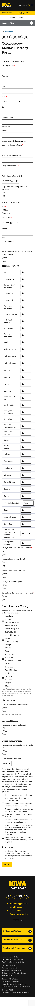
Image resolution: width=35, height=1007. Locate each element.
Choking (8, 648)
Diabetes (7, 272)
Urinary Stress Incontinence (9, 412)
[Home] (7, 5)
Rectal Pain (9, 680)
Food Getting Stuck (12, 629)
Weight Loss (9, 654)
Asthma (7, 454)
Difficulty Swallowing (12, 622)
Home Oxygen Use (11, 314)
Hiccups (8, 645)
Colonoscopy (9, 31)
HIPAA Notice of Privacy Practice (12, 959)
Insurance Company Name (17, 145)
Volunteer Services (20, 973)
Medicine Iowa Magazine (10, 986)
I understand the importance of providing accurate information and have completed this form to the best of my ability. (19, 854)
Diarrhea (8, 664)
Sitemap (4, 979)
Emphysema (8, 461)
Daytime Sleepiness (8, 335)
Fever (7, 651)
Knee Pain (7, 391)
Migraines (7, 475)
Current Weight (15, 241)
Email (12, 130)
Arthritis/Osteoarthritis (12, 503)
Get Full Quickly (10, 632)
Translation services (8, 965)
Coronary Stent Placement (9, 286)
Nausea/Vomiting (11, 641)
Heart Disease (9, 279)
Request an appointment (19, 904)
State (12, 97)
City (11, 86)
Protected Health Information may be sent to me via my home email (19, 810)
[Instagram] (26, 896)
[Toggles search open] (29, 5)
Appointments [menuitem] (7, 13)
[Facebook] (8, 896)
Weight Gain (9, 657)
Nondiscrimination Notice (10, 957)
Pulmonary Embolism (8, 433)
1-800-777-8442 (17, 920)
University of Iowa (25, 986)
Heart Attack (8, 300)
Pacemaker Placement (8, 307)
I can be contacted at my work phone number (18, 815)
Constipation (10, 667)
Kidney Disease (9, 482)
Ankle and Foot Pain (9, 398)
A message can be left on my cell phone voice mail (17, 799)
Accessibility (20, 962)
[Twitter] (14, 896)
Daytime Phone (16, 117)
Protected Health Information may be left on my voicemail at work (19, 821)
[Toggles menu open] (32, 5)
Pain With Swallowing (13, 635)
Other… (7, 686)
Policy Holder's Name (17, 166)
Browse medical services (19, 914)
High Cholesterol (10, 356)
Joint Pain (7, 370)
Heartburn (9, 616)
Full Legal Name (16, 66)
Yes (5, 193)
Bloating (8, 619)
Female (7, 213)
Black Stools (9, 673)
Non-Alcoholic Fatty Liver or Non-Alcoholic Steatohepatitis (10, 533)
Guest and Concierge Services (11, 970)
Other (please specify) (9, 543)
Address (13, 76)
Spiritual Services (7, 973)
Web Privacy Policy (8, 962)
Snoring (6, 342)
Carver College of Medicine (10, 981)
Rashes (6, 496)
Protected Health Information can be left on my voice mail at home (18, 805)
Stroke (6, 440)
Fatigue (8, 683)
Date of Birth (15, 218)
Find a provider (15, 910)
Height (12, 228)
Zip (11, 107)
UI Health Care (13, 979)
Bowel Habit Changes (13, 661)
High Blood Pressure (8, 321)
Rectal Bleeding (11, 670)
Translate (22, 5)
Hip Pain (7, 384)
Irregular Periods (10, 517)
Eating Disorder (9, 524)
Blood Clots (8, 419)
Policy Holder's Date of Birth (17, 176)
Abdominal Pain (11, 626)
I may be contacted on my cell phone (18, 795)
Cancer (6, 510)
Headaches (8, 468)
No (5, 196)
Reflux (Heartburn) (10, 349)
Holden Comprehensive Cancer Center (14, 984)
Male (6, 210)
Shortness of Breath (8, 447)
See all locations (16, 907)
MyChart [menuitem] (21, 13)
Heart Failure (8, 293)
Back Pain (7, 377)
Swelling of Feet (10, 405)
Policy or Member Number (17, 155)
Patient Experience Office (10, 968)
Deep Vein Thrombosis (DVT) (10, 426)
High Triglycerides (10, 363)
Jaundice (8, 676)
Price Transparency (8, 975)
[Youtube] (20, 896)
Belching (8, 638)
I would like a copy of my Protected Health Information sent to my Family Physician (19, 839)
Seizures (7, 489)
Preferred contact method (11, 759)
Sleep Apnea (8, 328)
